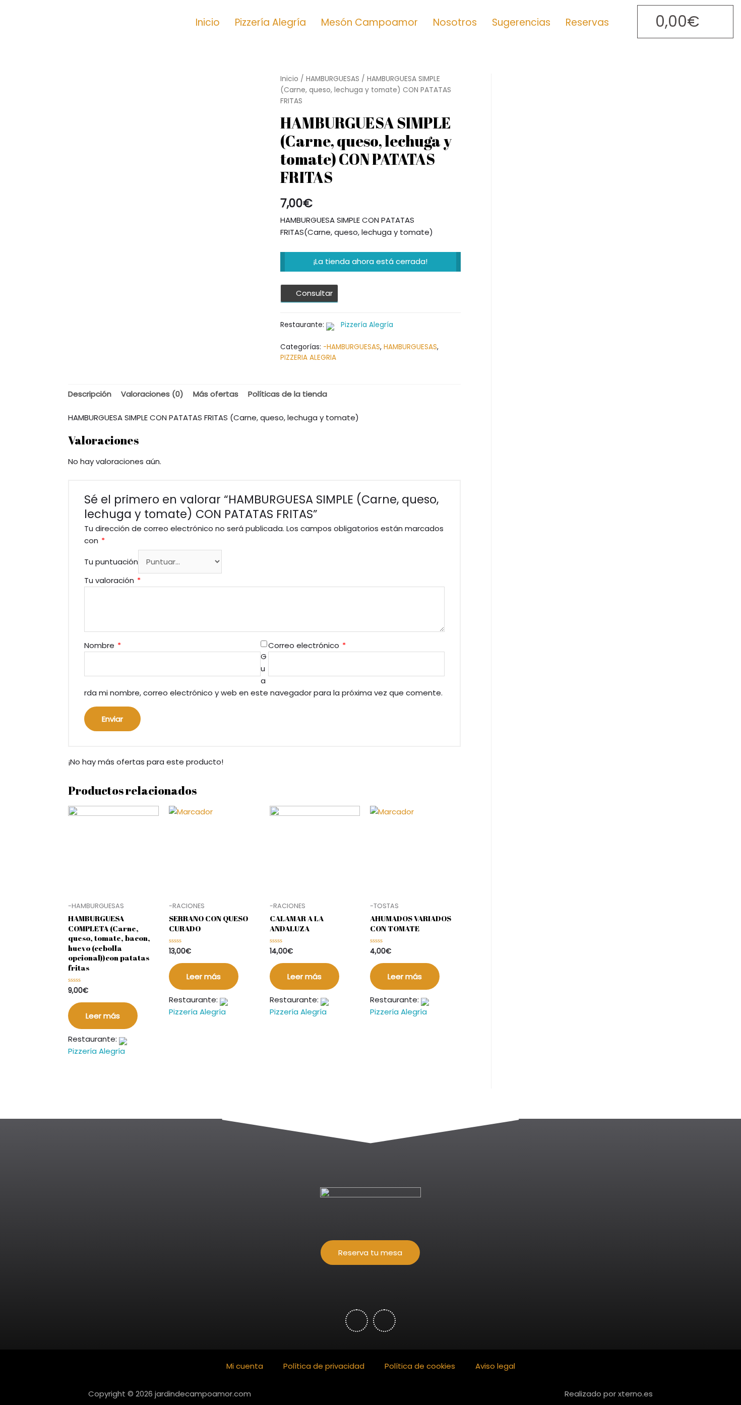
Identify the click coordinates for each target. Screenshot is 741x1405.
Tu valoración (112, 580)
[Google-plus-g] (384, 1320)
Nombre (102, 645)
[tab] (89, 394)
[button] (370, 1252)
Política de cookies (420, 1366)
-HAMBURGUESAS (351, 347)
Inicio (208, 22)
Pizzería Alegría (270, 22)
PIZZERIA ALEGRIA (308, 357)
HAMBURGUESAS (332, 79)
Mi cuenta (244, 1366)
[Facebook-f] (356, 1320)
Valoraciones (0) (152, 394)
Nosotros (455, 22)
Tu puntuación (111, 561)
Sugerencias (521, 22)
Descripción (89, 394)
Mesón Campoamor (369, 22)
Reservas (587, 22)
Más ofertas (215, 394)
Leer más (103, 1015)
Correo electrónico (307, 645)
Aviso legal (495, 1366)
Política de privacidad (323, 1366)
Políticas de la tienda (287, 394)
